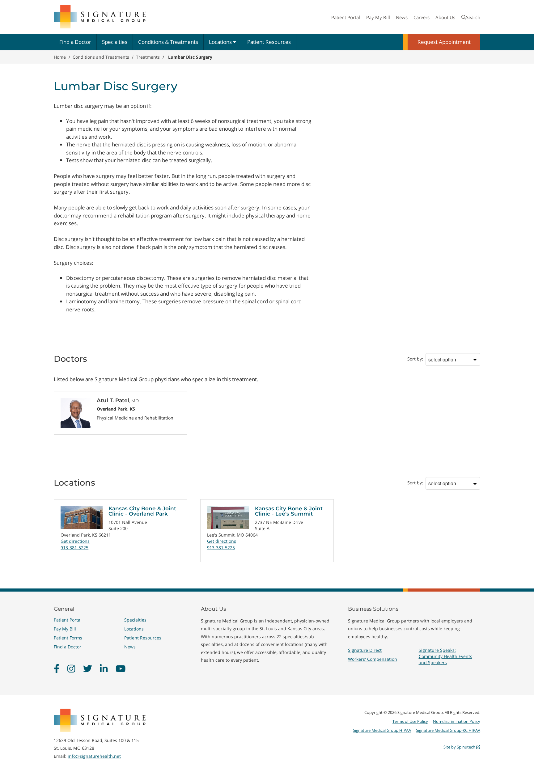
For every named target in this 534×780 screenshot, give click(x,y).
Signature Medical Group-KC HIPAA (448, 730)
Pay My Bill (378, 17)
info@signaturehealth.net (94, 756)
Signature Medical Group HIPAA (382, 730)
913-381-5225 (74, 547)
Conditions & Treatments (168, 41)
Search (473, 17)
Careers (421, 17)
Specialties (114, 41)
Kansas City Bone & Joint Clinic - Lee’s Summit (289, 511)
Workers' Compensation (372, 659)
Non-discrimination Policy (456, 721)
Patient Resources (269, 41)
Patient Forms (68, 638)
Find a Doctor (75, 41)
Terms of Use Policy (410, 721)
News (402, 17)
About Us (445, 17)
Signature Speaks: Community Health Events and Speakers (445, 656)
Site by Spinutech (459, 747)
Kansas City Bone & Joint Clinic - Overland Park (142, 511)
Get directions (75, 541)
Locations (221, 41)
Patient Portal (345, 17)
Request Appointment (444, 41)
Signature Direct (365, 650)
